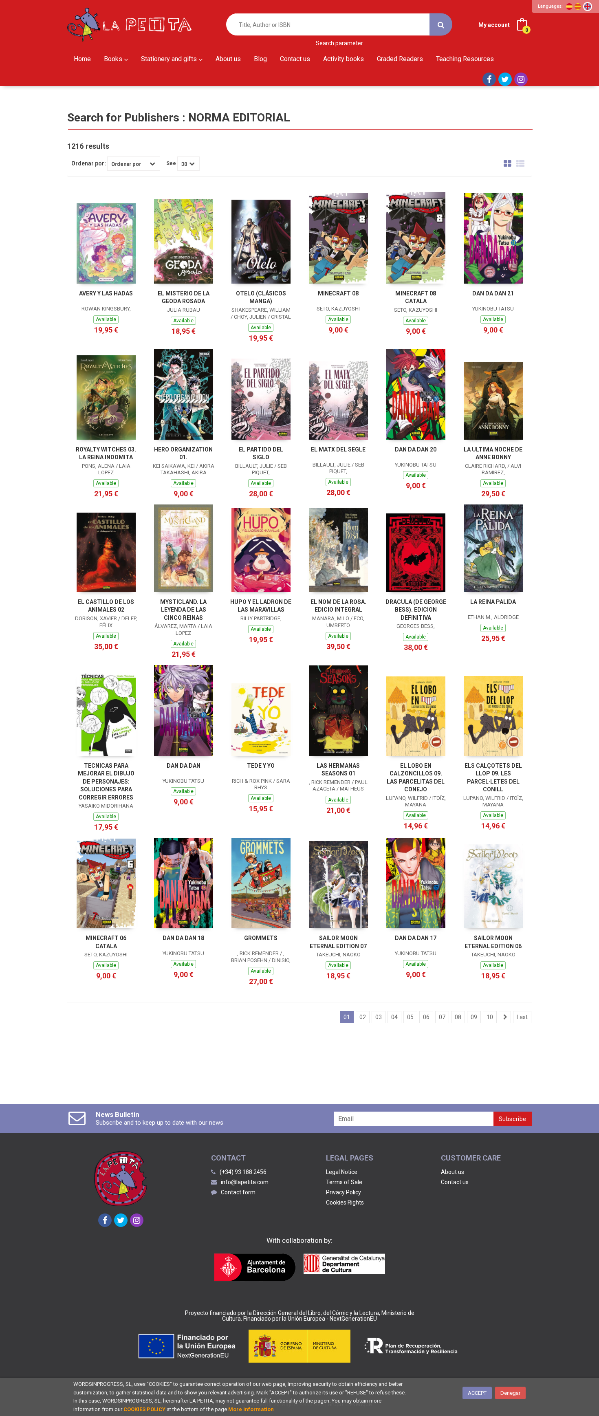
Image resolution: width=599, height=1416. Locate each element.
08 (458, 1017)
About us (452, 1172)
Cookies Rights (345, 1202)
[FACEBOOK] (489, 79)
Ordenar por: (88, 163)
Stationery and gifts (169, 59)
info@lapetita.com (245, 1182)
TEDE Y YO (261, 765)
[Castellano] (569, 6)
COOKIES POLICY (144, 1409)
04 (394, 1017)
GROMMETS (260, 938)
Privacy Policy (343, 1192)
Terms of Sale (344, 1182)
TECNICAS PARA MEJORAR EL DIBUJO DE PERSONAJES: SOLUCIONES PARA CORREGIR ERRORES (106, 781)
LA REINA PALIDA (493, 602)
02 (362, 1017)
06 (426, 1017)
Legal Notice (341, 1172)
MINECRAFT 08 (338, 293)
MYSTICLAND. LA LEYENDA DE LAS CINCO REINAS (183, 610)
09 (474, 1017)
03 (378, 1017)
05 (410, 1017)
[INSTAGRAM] (521, 79)
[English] (587, 6)
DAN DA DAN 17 (415, 938)
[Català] (578, 6)
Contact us (455, 1182)
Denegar (510, 1393)
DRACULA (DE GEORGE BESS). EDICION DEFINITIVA (415, 610)
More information (251, 1409)
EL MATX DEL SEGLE (338, 449)
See (171, 163)
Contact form (238, 1192)
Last (522, 1017)
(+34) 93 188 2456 (243, 1172)
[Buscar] (440, 24)
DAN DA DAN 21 (493, 293)
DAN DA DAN (183, 765)
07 (442, 1017)
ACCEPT (477, 1393)
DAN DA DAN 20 (415, 449)
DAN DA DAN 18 (183, 938)
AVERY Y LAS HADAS (106, 293)
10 (490, 1017)
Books (114, 59)
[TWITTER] (505, 79)
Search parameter (339, 43)
